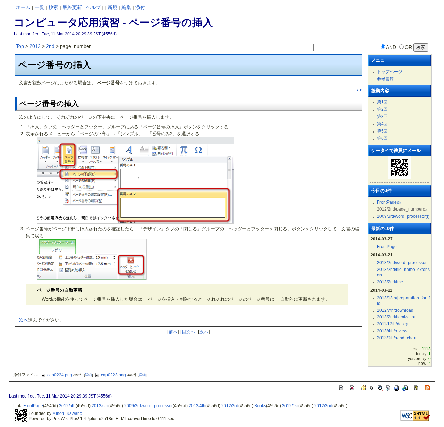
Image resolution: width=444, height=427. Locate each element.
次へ (23, 320)
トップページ (389, 71)
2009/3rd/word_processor (403, 216)
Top (20, 46)
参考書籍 (385, 79)
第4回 (382, 123)
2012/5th (67, 406)
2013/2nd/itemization (397, 317)
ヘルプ (93, 7)
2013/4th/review (392, 330)
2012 (35, 46)
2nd (50, 46)
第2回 (382, 109)
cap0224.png (59, 375)
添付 (140, 7)
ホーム (23, 7)
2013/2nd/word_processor (402, 262)
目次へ (188, 331)
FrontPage (389, 202)
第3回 (382, 116)
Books (260, 406)
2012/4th (197, 406)
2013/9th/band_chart (396, 337)
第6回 (382, 138)
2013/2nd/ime (390, 282)
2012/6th (100, 406)
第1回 (382, 102)
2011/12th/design (393, 324)
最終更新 (72, 7)
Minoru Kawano (67, 413)
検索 (53, 7)
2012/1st (290, 406)
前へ (173, 331)
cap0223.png (113, 375)
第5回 (382, 131)
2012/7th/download (395, 310)
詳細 (88, 375)
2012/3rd (229, 406)
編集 (126, 7)
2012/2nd (323, 406)
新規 (112, 7)
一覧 (39, 7)
